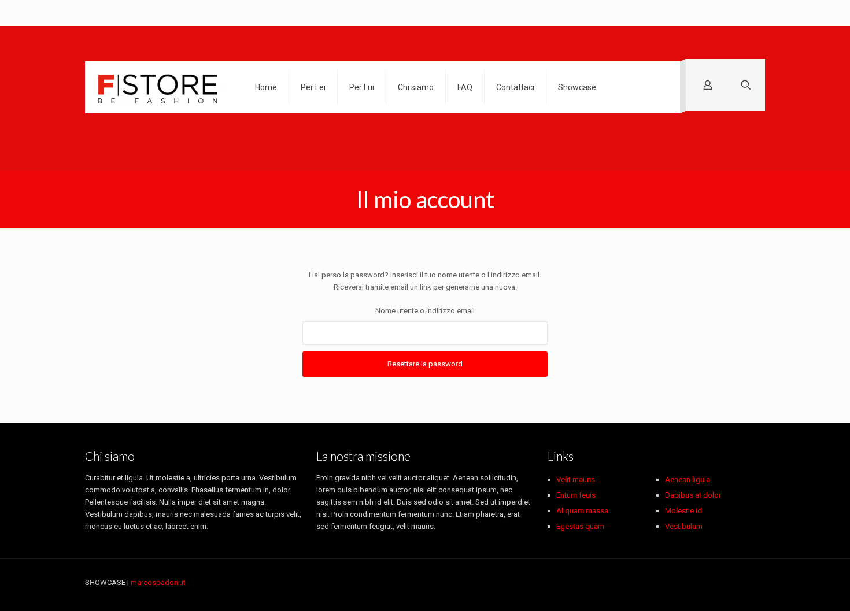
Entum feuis (576, 495)
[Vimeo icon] (688, 582)
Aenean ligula (687, 479)
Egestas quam (580, 526)
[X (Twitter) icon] (676, 582)
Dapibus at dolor (693, 495)
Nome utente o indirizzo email (425, 310)
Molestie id (683, 510)
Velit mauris (575, 479)
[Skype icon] (652, 582)
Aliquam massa (582, 510)
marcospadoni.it (158, 582)
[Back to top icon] (753, 583)
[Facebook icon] (664, 582)
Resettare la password (425, 364)
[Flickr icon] (712, 582)
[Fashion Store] (161, 87)
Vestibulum (684, 526)
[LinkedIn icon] (724, 582)
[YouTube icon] (700, 582)
